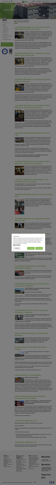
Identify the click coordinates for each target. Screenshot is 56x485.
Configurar (17, 248)
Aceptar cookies (30, 248)
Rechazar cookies (39, 248)
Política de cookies (16, 245)
